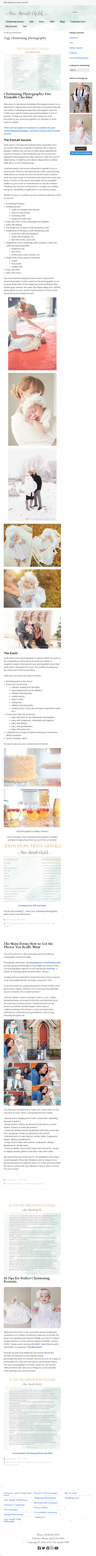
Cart (24, 26)
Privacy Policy (41, 1507)
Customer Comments (14, 1504)
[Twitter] (43, 1548)
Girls (31, 21)
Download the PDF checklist (32, 905)
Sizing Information (13, 1514)
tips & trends (22, 1180)
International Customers (46, 1502)
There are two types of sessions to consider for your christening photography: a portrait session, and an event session (32, 131)
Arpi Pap (51, 968)
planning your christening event (45, 962)
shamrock (73, 38)
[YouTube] (56, 1548)
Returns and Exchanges (46, 1493)
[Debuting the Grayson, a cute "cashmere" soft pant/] (80, 97)
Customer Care (77, 21)
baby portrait (11, 1462)
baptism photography (14, 1184)
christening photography (15, 923)
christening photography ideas (38, 923)
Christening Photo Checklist (39, 1453)
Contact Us (39, 1517)
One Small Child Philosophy (12, 1520)
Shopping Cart (72, 1497)
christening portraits (11, 1465)
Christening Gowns (15, 21)
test (71, 43)
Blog (62, 21)
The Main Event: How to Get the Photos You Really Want (28, 945)
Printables (21, 920)
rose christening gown (79, 58)
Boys (41, 21)
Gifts (52, 21)
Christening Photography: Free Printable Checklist (27, 95)
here (29, 957)
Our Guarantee (11, 1509)
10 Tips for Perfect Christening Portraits (27, 1280)
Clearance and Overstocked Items (17, 1494)
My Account (11, 26)
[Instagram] (52, 1548)
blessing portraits (24, 1462)
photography (11, 920)
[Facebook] (39, 1548)
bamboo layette (76, 48)
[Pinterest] (48, 1548)
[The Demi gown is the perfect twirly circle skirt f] (80, 129)
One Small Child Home (16, 1500)
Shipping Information (45, 1497)
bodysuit (73, 53)
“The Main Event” (34, 1347)
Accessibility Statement (45, 1512)
